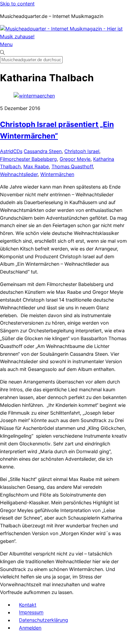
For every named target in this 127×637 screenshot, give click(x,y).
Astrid (6, 151)
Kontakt (27, 605)
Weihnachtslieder (19, 174)
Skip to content (17, 3)
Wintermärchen (57, 174)
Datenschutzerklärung (43, 620)
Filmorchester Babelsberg (28, 159)
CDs (17, 151)
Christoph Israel (81, 151)
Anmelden (30, 628)
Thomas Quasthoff (72, 166)
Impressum (31, 612)
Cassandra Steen (43, 151)
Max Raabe (36, 166)
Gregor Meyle (75, 159)
